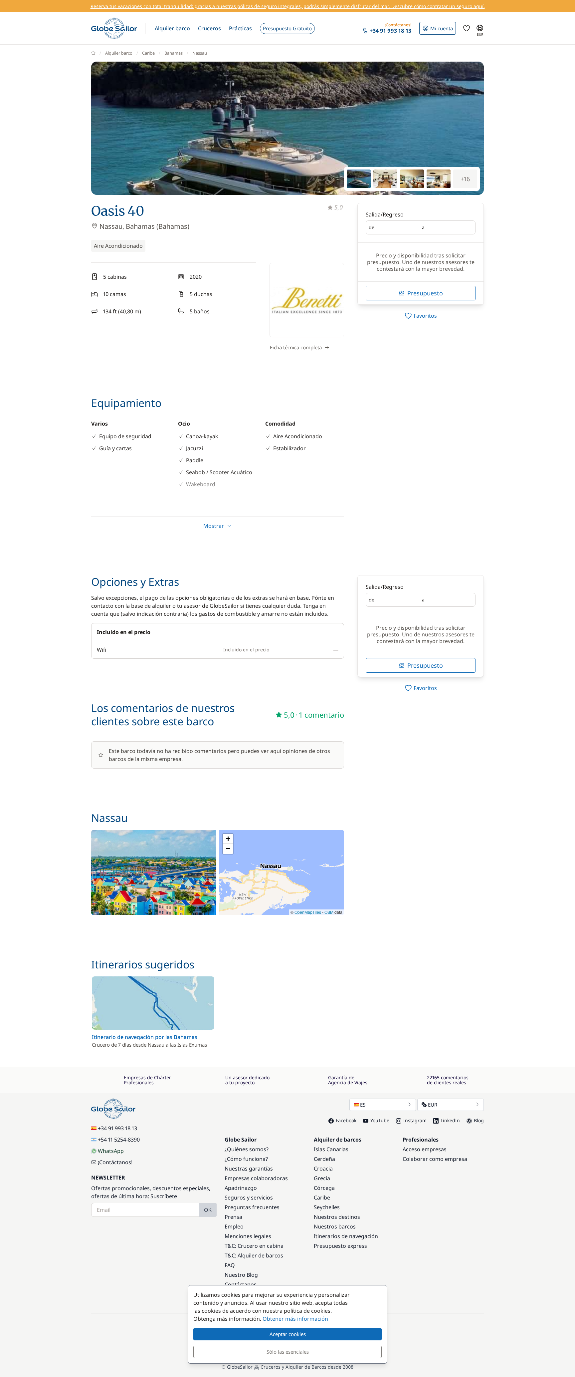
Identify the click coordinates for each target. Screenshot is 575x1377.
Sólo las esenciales (288, 1351)
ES (362, 1104)
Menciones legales (248, 1236)
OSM (328, 912)
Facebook (346, 1120)
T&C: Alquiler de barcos (254, 1255)
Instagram (415, 1120)
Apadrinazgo (241, 1188)
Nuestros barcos (335, 1226)
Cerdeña (324, 1159)
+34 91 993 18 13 (117, 1128)
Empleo (234, 1226)
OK (208, 1209)
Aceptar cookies (288, 1334)
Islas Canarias (331, 1149)
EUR (432, 1104)
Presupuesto (425, 293)
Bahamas (173, 53)
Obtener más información (295, 1318)
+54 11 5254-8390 (119, 1139)
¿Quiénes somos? (247, 1149)
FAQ (230, 1265)
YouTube (379, 1120)
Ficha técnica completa (296, 347)
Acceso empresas (425, 1149)
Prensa (233, 1216)
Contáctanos (241, 1284)
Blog (479, 1120)
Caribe (148, 53)
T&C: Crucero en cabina (254, 1245)
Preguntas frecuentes (252, 1207)
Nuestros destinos (337, 1216)
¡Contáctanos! (115, 1162)
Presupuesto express (340, 1245)
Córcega (324, 1188)
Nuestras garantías (249, 1168)
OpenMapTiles (307, 912)
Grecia (322, 1178)
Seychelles (327, 1207)
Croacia (323, 1168)
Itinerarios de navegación (346, 1236)
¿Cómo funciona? (246, 1159)
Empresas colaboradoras (256, 1178)
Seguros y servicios (249, 1197)
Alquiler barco (118, 53)
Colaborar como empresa (435, 1159)
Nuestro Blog (241, 1274)
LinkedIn (450, 1120)
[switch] (420, 316)
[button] (172, 28)
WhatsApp (111, 1151)
